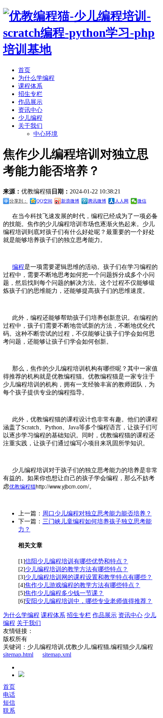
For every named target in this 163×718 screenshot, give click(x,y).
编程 (18, 267)
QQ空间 (44, 201)
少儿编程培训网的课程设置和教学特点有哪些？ (88, 577)
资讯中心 (30, 110)
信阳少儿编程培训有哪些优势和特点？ (76, 561)
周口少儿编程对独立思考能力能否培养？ (97, 513)
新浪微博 (70, 201)
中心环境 (45, 133)
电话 (9, 694)
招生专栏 (30, 94)
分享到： (18, 201)
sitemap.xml (56, 654)
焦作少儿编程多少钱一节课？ (64, 593)
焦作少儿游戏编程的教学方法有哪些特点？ (82, 585)
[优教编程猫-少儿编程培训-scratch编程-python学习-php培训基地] (81, 49)
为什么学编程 (36, 78)
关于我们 (30, 126)
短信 (9, 702)
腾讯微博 (97, 201)
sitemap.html (18, 654)
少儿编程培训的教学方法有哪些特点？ (76, 569)
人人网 (122, 201)
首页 (24, 70)
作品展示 (30, 102)
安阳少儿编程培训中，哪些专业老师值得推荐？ (88, 601)
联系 (9, 710)
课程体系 (30, 86)
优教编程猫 (22, 486)
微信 (141, 201)
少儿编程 (30, 118)
